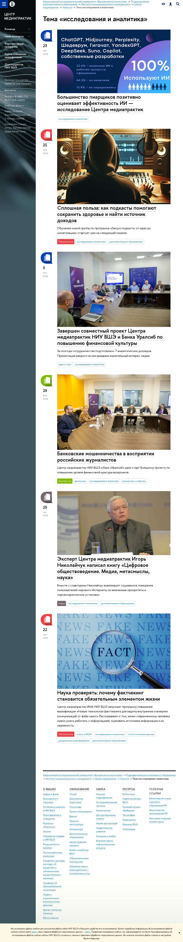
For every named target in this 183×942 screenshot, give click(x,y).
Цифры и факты (51, 794)
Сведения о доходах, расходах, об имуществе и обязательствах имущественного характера (54, 869)
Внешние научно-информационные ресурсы (105, 844)
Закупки (47, 831)
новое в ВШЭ (84, 734)
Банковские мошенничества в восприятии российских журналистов (105, 456)
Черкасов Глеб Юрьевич (18, 83)
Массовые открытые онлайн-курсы (160, 820)
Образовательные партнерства (79, 860)
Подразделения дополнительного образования (151, 775)
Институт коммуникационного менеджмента (69, 778)
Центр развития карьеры (78, 843)
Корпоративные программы (14, 45)
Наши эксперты (14, 36)
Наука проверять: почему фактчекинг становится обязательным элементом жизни (108, 695)
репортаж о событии (133, 481)
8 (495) (19, 96)
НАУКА (100, 789)
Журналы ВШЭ (130, 824)
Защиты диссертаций (106, 823)
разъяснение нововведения (74, 740)
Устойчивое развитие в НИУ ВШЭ (54, 808)
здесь (34, 931)
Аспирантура (76, 829)
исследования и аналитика (73, 118)
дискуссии (80, 481)
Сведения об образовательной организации (52, 886)
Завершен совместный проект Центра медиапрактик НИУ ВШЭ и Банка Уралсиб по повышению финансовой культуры (110, 336)
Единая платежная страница (52, 911)
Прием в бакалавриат (81, 811)
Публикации (129, 829)
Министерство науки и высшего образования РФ (160, 802)
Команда (10, 29)
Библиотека (129, 794)
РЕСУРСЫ (129, 789)
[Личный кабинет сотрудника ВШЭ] (170, 4)
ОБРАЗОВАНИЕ (79, 789)
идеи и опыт (65, 364)
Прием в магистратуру (76, 822)
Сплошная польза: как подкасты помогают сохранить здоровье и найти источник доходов (106, 214)
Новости (124, 778)
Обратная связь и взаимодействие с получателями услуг (80, 870)
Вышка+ (73, 816)
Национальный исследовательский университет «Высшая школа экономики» (83, 775)
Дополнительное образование (79, 835)
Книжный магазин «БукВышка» (131, 808)
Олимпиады (75, 806)
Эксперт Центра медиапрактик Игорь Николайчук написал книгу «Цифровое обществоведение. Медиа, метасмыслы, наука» (103, 568)
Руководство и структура (50, 800)
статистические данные (141, 734)
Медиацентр (129, 819)
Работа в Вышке (51, 917)
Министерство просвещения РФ (158, 812)
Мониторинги (103, 810)
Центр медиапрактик (106, 778)
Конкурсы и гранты (106, 836)
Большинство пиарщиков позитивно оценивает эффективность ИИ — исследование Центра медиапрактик (100, 103)
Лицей (73, 794)
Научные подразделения (104, 796)
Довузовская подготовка (76, 800)
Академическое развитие (104, 829)
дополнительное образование (126, 241)
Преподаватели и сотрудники (52, 817)
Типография (129, 815)
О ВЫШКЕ (49, 789)
